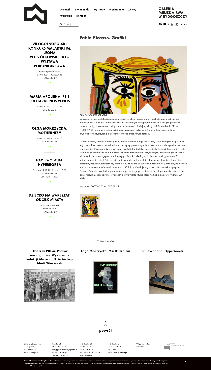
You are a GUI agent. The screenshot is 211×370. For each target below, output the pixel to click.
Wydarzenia (116, 10)
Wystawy (99, 10)
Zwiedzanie (82, 10)
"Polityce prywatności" (57, 366)
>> (49, 83)
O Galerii (65, 10)
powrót (105, 331)
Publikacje (66, 16)
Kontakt (81, 16)
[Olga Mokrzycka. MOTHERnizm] (105, 277)
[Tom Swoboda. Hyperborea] (161, 277)
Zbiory (132, 10)
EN (160, 24)
